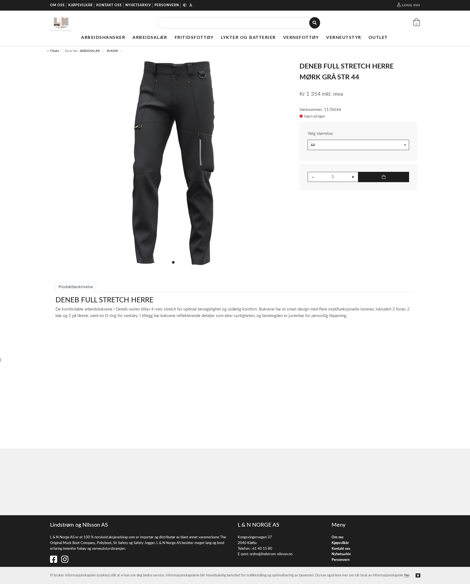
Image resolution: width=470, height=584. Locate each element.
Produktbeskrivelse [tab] (75, 287)
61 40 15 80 (262, 549)
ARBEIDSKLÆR (90, 50)
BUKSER (112, 50)
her (406, 575)
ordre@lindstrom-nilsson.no (271, 554)
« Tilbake (53, 50)
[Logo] (61, 22)
